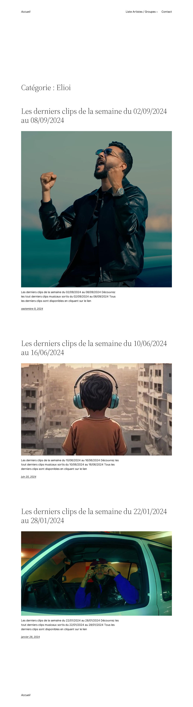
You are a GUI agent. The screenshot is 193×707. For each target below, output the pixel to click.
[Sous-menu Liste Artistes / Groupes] (157, 12)
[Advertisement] (96, 58)
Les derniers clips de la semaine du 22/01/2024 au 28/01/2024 (94, 516)
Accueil (25, 11)
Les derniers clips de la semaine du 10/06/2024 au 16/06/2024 (94, 348)
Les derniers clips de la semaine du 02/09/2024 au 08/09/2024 (94, 116)
